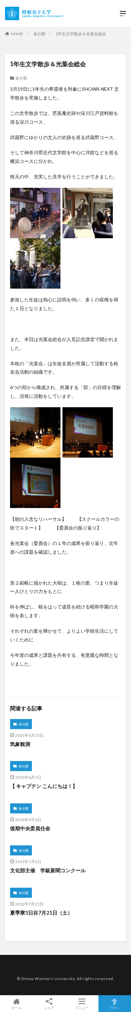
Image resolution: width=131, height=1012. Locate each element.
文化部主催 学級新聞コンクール (48, 870)
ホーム (16, 1007)
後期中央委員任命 (30, 828)
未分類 (39, 33)
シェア (49, 1008)
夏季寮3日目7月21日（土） (41, 913)
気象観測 (20, 744)
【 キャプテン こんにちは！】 (44, 786)
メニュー (82, 1007)
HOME (17, 33)
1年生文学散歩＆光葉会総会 (80, 33)
